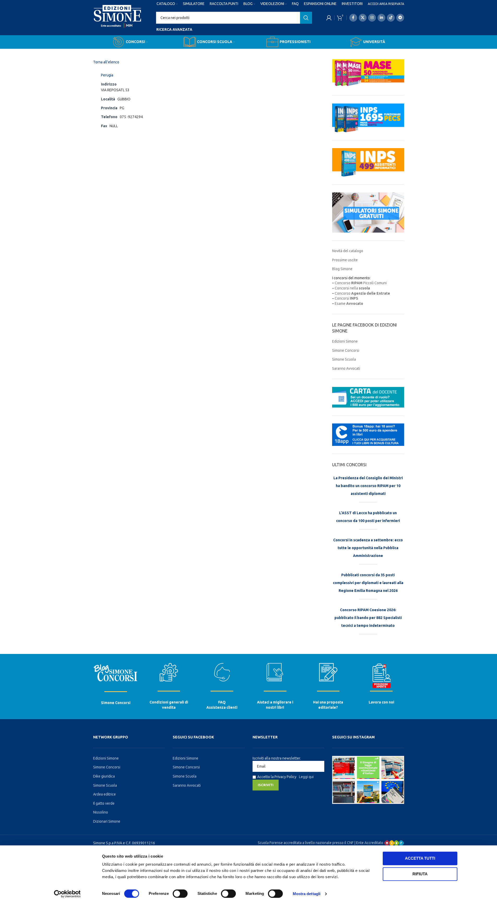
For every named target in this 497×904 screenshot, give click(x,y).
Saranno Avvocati (346, 368)
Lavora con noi (381, 702)
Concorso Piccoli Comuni (361, 283)
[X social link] (363, 18)
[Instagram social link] (372, 18)
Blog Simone (342, 269)
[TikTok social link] (391, 18)
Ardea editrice (104, 794)
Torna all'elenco (106, 62)
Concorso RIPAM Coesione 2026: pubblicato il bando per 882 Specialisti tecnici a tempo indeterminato (368, 618)
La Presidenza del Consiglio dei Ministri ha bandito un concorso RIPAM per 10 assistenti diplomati (368, 486)
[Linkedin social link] (381, 18)
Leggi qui (306, 777)
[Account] (329, 18)
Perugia (107, 75)
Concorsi (346, 298)
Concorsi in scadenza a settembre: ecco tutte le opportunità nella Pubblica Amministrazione (368, 548)
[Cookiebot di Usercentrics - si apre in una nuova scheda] (67, 894)
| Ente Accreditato (369, 843)
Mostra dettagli (307, 893)
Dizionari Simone (106, 821)
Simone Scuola (344, 359)
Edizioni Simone (345, 341)
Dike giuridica (104, 776)
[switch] (180, 893)
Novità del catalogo (347, 251)
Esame (349, 303)
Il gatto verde (104, 803)
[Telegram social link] (400, 18)
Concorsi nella (352, 288)
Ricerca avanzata (174, 29)
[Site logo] (117, 21)
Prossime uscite (345, 260)
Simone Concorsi (345, 350)
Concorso (362, 293)
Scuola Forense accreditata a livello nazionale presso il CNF (306, 843)
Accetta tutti (420, 858)
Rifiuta (420, 874)
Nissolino (100, 812)
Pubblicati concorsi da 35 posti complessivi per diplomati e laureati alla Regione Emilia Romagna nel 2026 (368, 583)
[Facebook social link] (353, 18)
